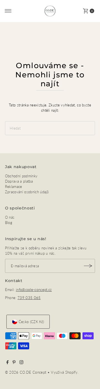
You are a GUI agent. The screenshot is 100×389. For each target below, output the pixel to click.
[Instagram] (21, 363)
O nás (10, 217)
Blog (8, 222)
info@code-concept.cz (34, 289)
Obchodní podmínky (21, 176)
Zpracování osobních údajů (27, 192)
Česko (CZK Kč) (31, 321)
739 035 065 (29, 297)
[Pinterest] (14, 363)
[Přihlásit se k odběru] (88, 266)
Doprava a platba (19, 181)
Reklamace (13, 186)
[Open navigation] (8, 11)
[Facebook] (7, 363)
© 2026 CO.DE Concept (26, 372)
